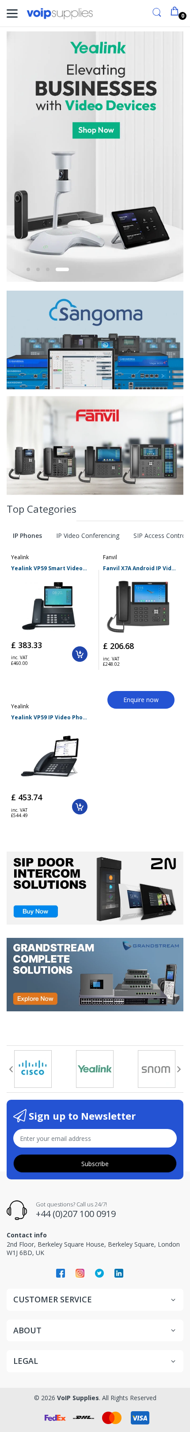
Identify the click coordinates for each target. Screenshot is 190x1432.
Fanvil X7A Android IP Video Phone (141, 568)
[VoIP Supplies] (60, 13)
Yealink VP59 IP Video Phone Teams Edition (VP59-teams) (49, 717)
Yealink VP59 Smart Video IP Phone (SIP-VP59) (49, 568)
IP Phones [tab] (27, 535)
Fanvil (110, 557)
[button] (33, 269)
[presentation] (11, 1069)
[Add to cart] (79, 654)
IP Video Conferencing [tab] (87, 535)
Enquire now (141, 699)
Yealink (20, 557)
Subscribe (95, 1163)
